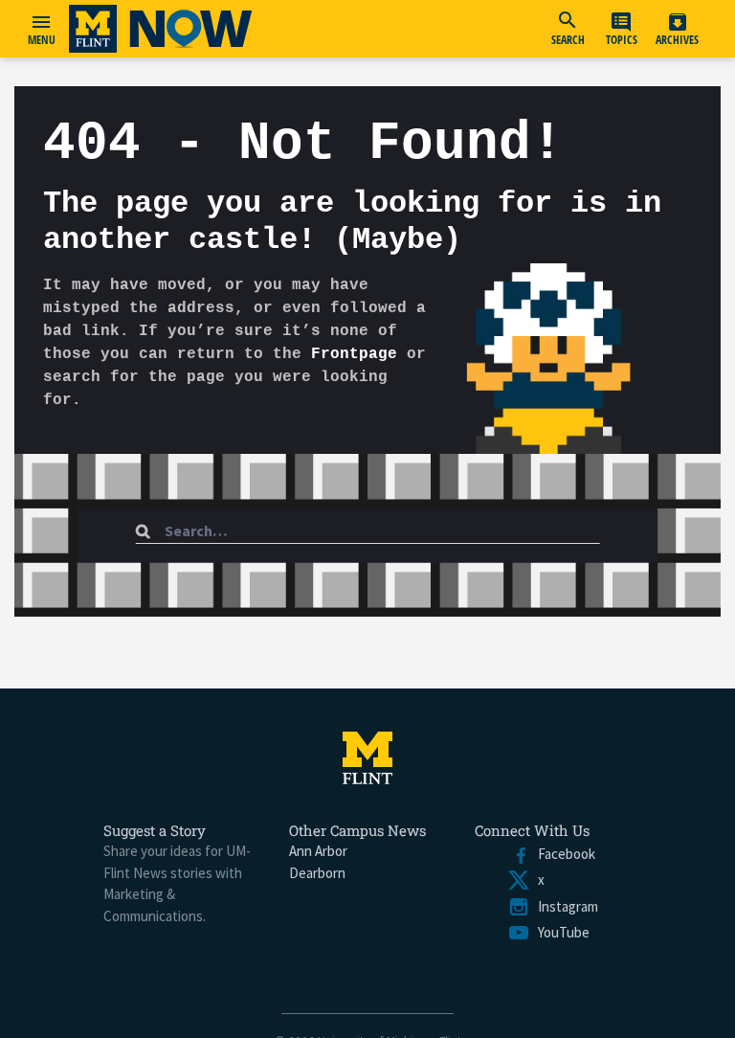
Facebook (562, 854)
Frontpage (354, 354)
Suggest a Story (154, 830)
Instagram (564, 906)
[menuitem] (567, 29)
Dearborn (317, 873)
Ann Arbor (318, 851)
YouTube (560, 932)
